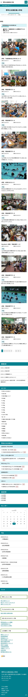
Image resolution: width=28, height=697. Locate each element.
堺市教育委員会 (4, 636)
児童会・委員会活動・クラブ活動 (8, 419)
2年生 (3, 403)
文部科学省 (3, 650)
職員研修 (4, 421)
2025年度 (3, 497)
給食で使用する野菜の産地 (7, 613)
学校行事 (4, 393)
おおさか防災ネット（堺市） (6, 625)
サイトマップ (5, 680)
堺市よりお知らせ (5, 433)
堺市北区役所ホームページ (7, 643)
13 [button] (18, 351)
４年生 (3, 407)
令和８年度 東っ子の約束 (9, 450)
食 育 (3, 417)
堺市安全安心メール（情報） (7, 622)
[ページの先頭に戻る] (26, 695)
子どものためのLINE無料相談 (9, 475)
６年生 (3, 412)
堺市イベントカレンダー (6, 604)
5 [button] (9, 351)
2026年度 (3, 495)
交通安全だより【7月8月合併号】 (10, 486)
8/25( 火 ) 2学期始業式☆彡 (6, 374)
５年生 (3, 410)
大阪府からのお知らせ (6, 438)
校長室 (3, 398)
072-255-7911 (7, 676)
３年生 (3, 405)
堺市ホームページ (5, 634)
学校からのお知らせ (6, 391)
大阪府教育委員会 (5, 646)
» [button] (20, 351)
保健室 (3, 426)
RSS (4, 656)
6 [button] (11, 351)
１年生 (3, 400)
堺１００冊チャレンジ (5, 601)
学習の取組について (6, 396)
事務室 (3, 431)
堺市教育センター (4, 638)
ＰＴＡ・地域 (4, 424)
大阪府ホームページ (5, 648)
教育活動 (4, 435)
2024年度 (3, 498)
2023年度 (3, 500)
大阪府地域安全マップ (5, 624)
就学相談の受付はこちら (6, 652)
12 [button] (16, 351)
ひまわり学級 (5, 414)
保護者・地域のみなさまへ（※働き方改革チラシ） (13, 484)
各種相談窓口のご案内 (8, 477)
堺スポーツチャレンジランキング (8, 602)
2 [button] (4, 351)
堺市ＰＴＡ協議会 (4, 645)
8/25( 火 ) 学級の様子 (5, 368)
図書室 (3, 428)
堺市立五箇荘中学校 (5, 641)
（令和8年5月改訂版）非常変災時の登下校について (13, 452)
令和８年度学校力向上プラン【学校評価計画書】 (13, 466)
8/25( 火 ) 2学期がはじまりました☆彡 (8, 377)
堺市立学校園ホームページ (7, 640)
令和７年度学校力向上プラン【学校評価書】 (12, 469)
